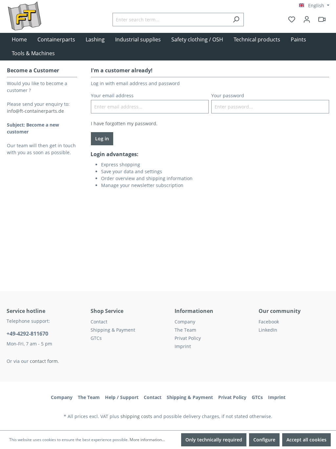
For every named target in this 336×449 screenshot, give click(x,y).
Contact (99, 322)
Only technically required (213, 440)
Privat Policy (188, 338)
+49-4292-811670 (27, 333)
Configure (264, 440)
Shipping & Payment (113, 330)
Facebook (269, 322)
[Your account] (306, 19)
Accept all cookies (306, 440)
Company (185, 322)
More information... (147, 439)
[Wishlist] (291, 19)
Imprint (183, 346)
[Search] (236, 19)
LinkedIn (268, 330)
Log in (102, 138)
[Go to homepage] (39, 26)
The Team (185, 330)
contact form (44, 361)
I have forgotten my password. (124, 123)
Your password (227, 95)
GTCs (96, 338)
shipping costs (136, 416)
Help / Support (121, 397)
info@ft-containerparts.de (35, 111)
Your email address (112, 95)
